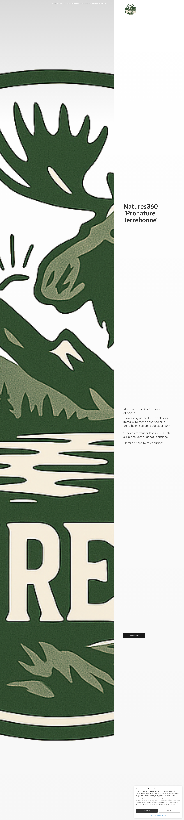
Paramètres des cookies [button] (158, 815)
